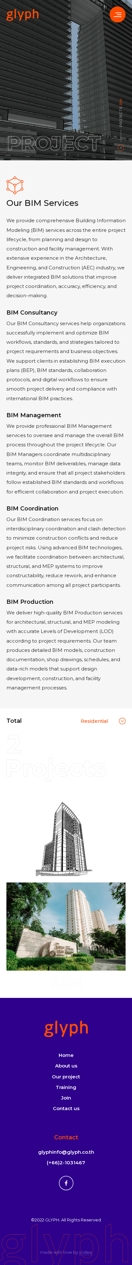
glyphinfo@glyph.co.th (66, 1152)
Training (66, 1087)
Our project (66, 1077)
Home (66, 1055)
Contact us (66, 1108)
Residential (94, 721)
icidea (85, 1252)
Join (66, 1098)
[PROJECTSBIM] (121, 147)
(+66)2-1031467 (66, 1163)
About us (66, 1066)
